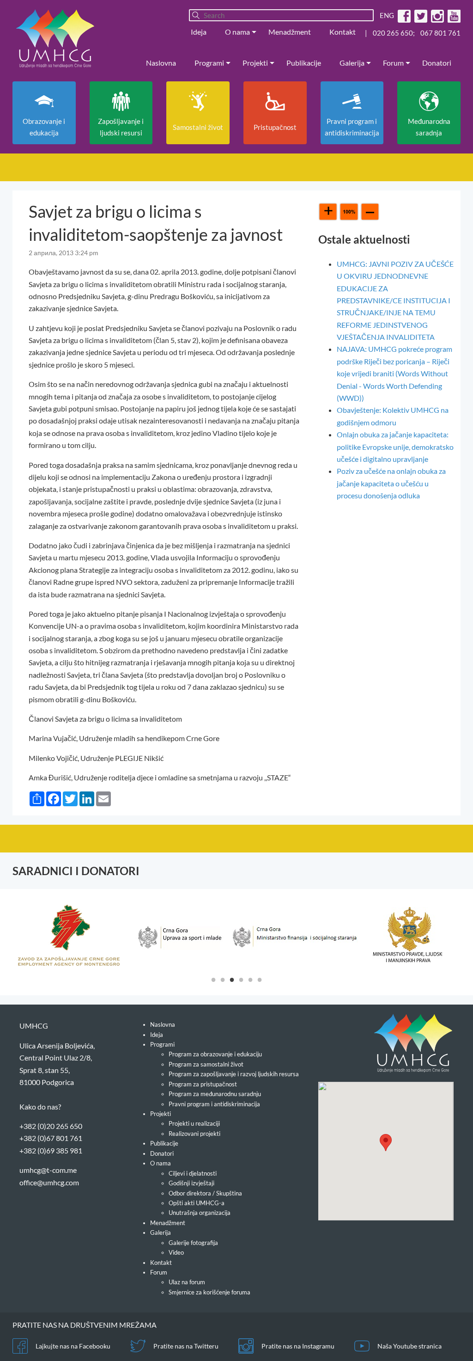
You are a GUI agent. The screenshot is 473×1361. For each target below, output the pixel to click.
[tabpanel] (69, 935)
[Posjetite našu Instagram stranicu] (436, 15)
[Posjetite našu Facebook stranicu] (403, 15)
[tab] (213, 979)
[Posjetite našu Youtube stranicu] (453, 15)
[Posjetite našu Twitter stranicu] (419, 15)
